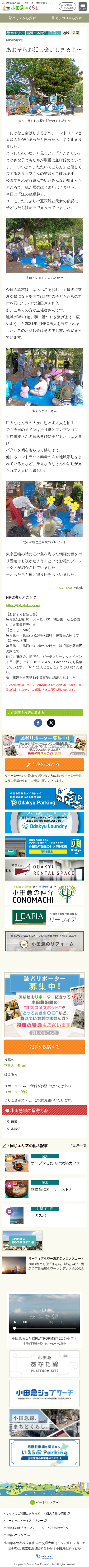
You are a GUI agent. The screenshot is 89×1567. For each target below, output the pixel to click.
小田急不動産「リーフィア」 (22, 1528)
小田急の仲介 (56, 1528)
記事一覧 (80, 1145)
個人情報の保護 (56, 1513)
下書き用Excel (15, 1065)
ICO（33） (66, 588)
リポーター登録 (72, 775)
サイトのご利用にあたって (23, 1513)
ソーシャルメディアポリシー (24, 1520)
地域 (66, 33)
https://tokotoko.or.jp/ (23, 605)
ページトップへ (47, 1502)
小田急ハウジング (15, 1535)
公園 (75, 33)
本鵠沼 (42, 33)
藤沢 (30, 33)
